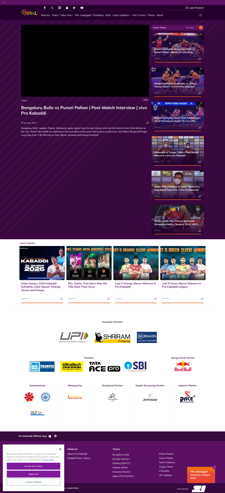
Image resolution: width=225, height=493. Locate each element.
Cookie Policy (73, 488)
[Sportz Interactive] (197, 488)
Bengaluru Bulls (120, 454)
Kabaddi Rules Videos (78, 458)
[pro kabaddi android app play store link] (74, 8)
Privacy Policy (48, 459)
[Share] (147, 123)
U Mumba (164, 470)
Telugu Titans (166, 466)
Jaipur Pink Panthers (123, 476)
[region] (33, 467)
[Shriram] (74, 337)
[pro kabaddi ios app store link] (51, 436)
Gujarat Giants (120, 467)
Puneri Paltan (166, 458)
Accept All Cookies (33, 466)
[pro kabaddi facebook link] (44, 8)
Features (24, 298)
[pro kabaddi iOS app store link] (67, 8)
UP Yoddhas (165, 475)
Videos (24, 100)
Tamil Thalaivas (167, 462)
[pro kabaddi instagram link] (59, 8)
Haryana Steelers (121, 471)
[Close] (60, 449)
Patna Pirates (166, 453)
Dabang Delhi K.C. (121, 463)
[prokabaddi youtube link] (82, 8)
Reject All (33, 474)
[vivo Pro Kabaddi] (29, 12)
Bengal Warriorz (121, 458)
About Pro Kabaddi (77, 453)
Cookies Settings (33, 482)
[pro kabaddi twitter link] (52, 8)
